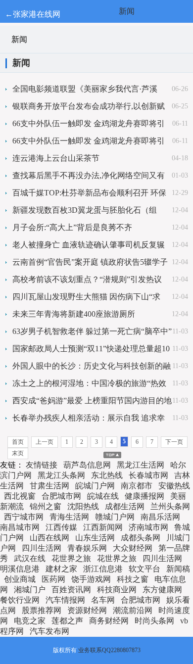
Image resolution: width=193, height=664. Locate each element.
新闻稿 (178, 569)
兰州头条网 (170, 506)
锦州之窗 (45, 506)
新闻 (127, 11)
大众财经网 (132, 548)
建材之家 (61, 569)
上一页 (44, 441)
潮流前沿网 (132, 610)
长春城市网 (148, 475)
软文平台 (144, 569)
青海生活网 (69, 517)
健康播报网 (144, 496)
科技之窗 (132, 579)
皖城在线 (103, 496)
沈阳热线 (83, 506)
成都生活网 (125, 506)
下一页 (174, 441)
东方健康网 (162, 589)
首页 (18, 441)
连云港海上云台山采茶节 (55, 158)
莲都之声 (67, 621)
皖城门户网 (95, 485)
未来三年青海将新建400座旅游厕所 (73, 314)
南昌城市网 (20, 527)
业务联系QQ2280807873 (109, 650)
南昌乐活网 (160, 517)
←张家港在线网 (32, 14)
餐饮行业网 (20, 600)
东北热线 (107, 475)
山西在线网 (49, 537)
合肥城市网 (61, 496)
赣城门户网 (115, 517)
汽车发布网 (49, 631)
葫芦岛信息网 (87, 465)
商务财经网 (109, 621)
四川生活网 (41, 548)
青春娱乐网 (87, 548)
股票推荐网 (41, 610)
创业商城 (20, 579)
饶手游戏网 (91, 579)
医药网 (53, 579)
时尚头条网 (154, 621)
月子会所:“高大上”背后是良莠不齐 (72, 227)
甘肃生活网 (49, 485)
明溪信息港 (20, 569)
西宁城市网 (24, 517)
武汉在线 (30, 558)
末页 (18, 453)
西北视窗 (20, 496)
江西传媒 (61, 527)
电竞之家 (30, 621)
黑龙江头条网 (61, 475)
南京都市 (136, 485)
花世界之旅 (71, 558)
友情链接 (41, 465)
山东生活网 (95, 537)
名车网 (103, 600)
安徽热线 (174, 485)
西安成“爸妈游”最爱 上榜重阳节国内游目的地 (92, 400)
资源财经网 (87, 610)
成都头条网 (140, 537)
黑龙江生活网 (140, 465)
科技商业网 (117, 589)
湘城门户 (30, 589)
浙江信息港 (103, 569)
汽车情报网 (65, 600)
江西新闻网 (103, 527)
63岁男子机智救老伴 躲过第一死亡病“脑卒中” (92, 331)
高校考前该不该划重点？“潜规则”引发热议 (87, 279)
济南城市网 (148, 527)
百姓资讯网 (71, 589)
